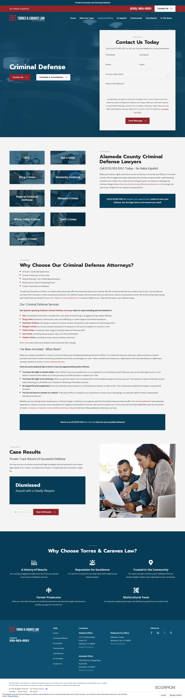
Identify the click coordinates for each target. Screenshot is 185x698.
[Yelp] (171, 632)
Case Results (58, 653)
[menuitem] (12, 691)
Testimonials (58, 648)
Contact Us (57, 663)
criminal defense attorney (54, 361)
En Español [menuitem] (122, 18)
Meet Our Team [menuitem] (87, 18)
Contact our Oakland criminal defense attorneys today (51, 408)
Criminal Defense (60, 638)
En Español (57, 643)
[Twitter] (164, 632)
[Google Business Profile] (158, 632)
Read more (24, 342)
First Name (110, 55)
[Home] (27, 18)
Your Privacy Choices (37, 689)
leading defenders (143, 401)
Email (141, 64)
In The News (58, 658)
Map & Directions (86, 647)
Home (55, 633)
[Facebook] (151, 632)
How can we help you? (115, 83)
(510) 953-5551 (140, 8)
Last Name (144, 55)
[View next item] (30, 512)
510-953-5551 (19, 640)
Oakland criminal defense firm (66, 298)
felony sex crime (157, 184)
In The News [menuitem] (166, 18)
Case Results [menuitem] (151, 18)
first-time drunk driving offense (133, 184)
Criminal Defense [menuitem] (105, 18)
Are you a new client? (114, 74)
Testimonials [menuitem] (136, 18)
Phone (108, 64)
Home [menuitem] (73, 18)
